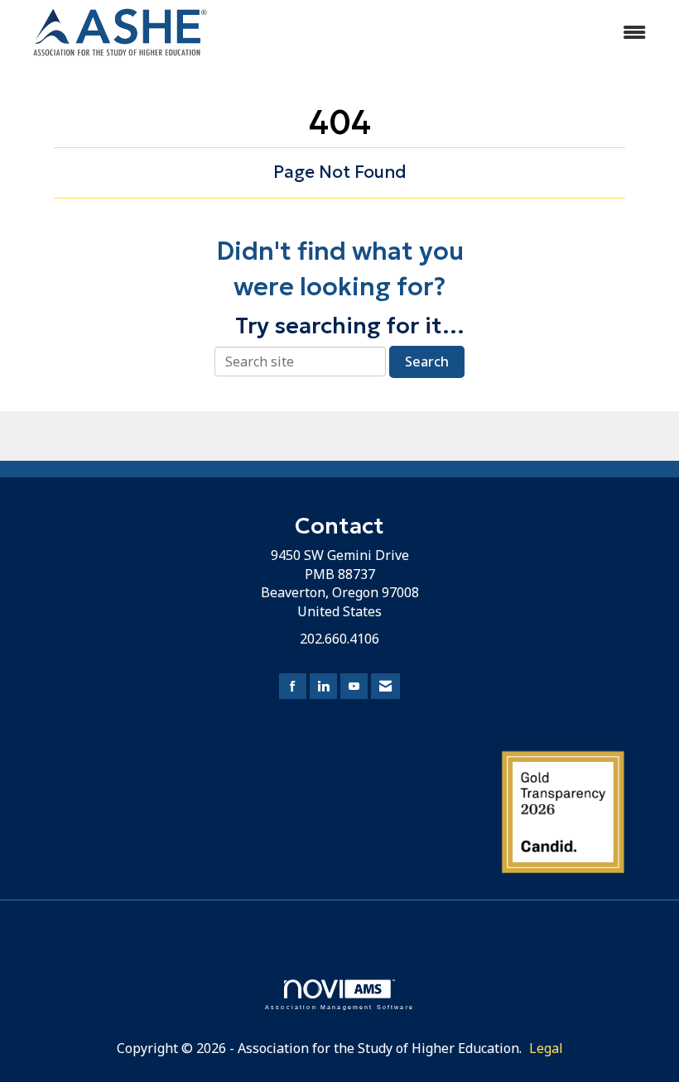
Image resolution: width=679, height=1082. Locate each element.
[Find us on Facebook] (292, 686)
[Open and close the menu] (445, 32)
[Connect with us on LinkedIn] (323, 686)
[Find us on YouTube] (354, 686)
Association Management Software (339, 1006)
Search (427, 361)
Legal (546, 1048)
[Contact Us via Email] (385, 686)
